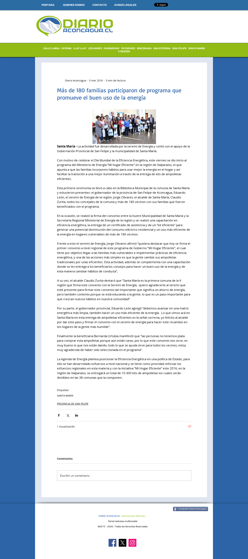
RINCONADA (144, 48)
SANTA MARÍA (196, 48)
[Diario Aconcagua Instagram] (132, 543)
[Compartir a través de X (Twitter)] (67, 415)
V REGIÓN (124, 51)
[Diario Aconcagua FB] (112, 543)
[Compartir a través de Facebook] (58, 415)
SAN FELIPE (179, 48)
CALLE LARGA (51, 48)
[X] (122, 543)
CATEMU (66, 48)
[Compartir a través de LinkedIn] (76, 415)
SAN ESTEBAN (161, 48)
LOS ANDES (95, 48)
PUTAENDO (128, 48)
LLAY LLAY (79, 48)
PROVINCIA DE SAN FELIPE (72, 403)
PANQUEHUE (111, 48)
